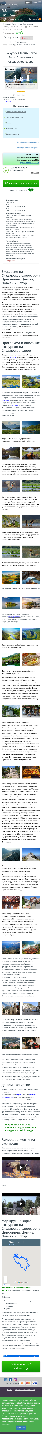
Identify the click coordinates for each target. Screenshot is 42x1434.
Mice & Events (16, 19)
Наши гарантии (11, 128)
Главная (6, 24)
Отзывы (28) (27, 38)
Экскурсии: (34, 19)
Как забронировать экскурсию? (28, 142)
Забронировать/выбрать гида (21, 183)
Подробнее (35, 173)
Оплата (8, 123)
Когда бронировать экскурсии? (28, 148)
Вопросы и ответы (12, 134)
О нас (9, 1390)
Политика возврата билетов (16, 112)
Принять (21, 1427)
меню (35, 2)
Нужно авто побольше (29, 163)
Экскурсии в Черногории (22, 24)
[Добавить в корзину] (31, 190)
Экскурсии (14, 11)
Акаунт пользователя (25, 1390)
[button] (35, 69)
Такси (12, 15)
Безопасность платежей (14, 117)
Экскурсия (11, 37)
